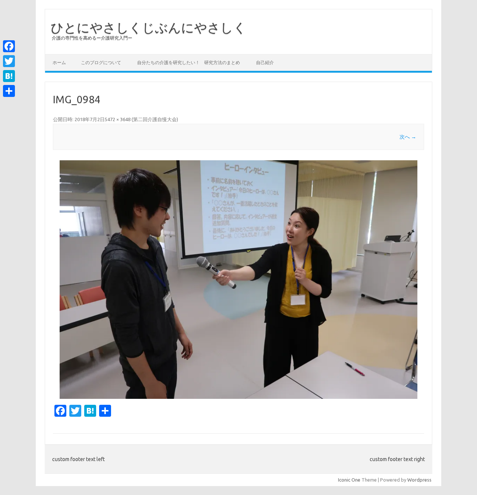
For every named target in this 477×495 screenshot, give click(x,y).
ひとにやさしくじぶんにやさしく (148, 27)
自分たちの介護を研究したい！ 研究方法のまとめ (188, 62)
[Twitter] (8, 61)
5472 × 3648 (117, 119)
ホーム (59, 62)
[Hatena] (8, 76)
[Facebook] (8, 46)
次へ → (407, 137)
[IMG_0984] (238, 279)
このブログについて (101, 62)
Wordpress (419, 479)
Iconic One (349, 479)
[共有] (8, 90)
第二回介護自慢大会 (155, 119)
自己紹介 (265, 62)
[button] (238, 279)
